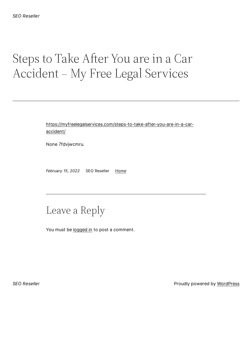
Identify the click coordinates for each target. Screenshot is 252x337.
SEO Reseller (26, 16)
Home (120, 170)
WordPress (228, 283)
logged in (82, 229)
